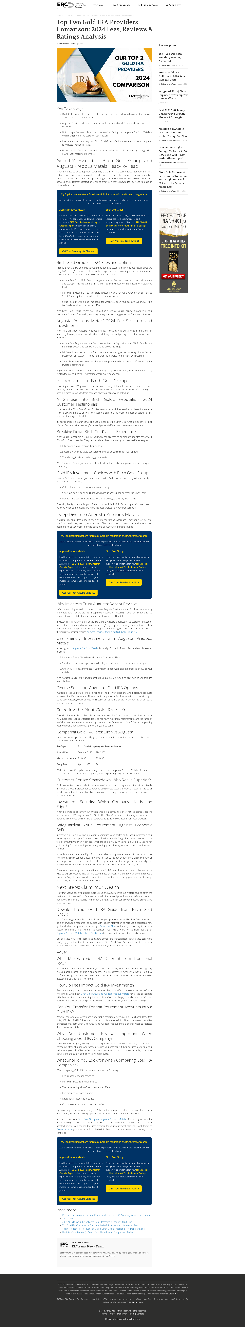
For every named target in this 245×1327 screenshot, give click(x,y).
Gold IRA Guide (121, 5)
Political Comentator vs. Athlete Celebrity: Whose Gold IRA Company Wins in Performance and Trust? (107, 1217)
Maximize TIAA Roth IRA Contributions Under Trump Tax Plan (173, 132)
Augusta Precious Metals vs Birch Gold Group (80, 933)
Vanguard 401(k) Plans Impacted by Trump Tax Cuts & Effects (173, 95)
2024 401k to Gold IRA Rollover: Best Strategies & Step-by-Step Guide (97, 1222)
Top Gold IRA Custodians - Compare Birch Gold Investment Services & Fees (100, 1225)
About (131, 1313)
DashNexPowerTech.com (128, 1319)
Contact (140, 1313)
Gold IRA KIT (173, 5)
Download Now (108, 926)
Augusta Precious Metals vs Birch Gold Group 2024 (113, 632)
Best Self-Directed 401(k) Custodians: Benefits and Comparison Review (98, 1232)
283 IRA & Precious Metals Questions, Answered (170, 57)
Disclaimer (122, 1313)
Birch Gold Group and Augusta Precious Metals (105, 993)
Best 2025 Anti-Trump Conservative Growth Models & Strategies (172, 113)
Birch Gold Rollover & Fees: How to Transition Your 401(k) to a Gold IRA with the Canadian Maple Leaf (173, 179)
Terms (104, 1313)
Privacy (112, 1313)
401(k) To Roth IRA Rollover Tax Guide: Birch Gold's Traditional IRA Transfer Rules (103, 1228)
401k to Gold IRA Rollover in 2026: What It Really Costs (173, 76)
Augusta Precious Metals (85, 648)
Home (59, 15)
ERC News (99, 5)
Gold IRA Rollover (148, 5)
